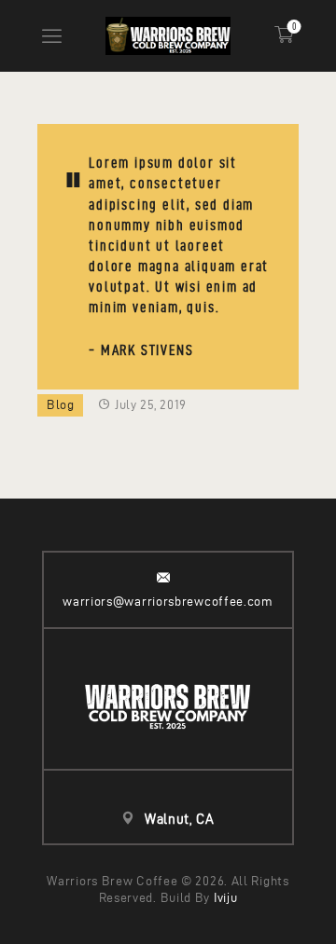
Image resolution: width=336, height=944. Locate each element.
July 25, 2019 (150, 405)
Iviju (226, 898)
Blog (60, 405)
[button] (52, 36)
